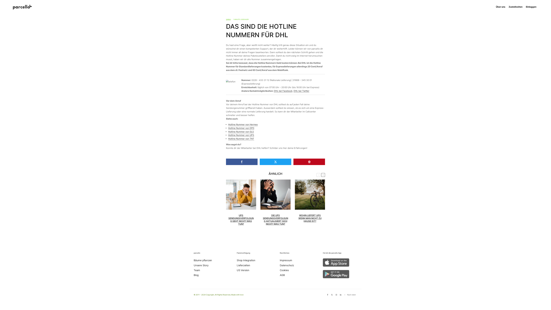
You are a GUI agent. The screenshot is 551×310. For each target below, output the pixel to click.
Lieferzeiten (243, 265)
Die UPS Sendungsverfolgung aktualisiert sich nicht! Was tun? (275, 219)
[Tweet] (275, 162)
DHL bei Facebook (283, 91)
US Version (243, 270)
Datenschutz (287, 265)
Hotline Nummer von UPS (241, 135)
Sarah (228, 19)
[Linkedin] (340, 295)
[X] (332, 295)
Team (197, 270)
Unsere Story (201, 265)
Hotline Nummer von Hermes (243, 124)
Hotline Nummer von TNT (241, 138)
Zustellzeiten (515, 6)
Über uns (500, 6)
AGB (282, 275)
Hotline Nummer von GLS (241, 131)
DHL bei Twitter (301, 91)
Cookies (284, 270)
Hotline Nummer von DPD (241, 128)
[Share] (242, 162)
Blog (196, 275)
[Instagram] (336, 295)
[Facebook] (328, 295)
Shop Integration (246, 260)
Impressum (286, 260)
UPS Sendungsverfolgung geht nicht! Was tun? (241, 219)
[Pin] (309, 162)
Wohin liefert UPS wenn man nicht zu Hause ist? (310, 218)
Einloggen (531, 6)
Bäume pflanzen (203, 260)
